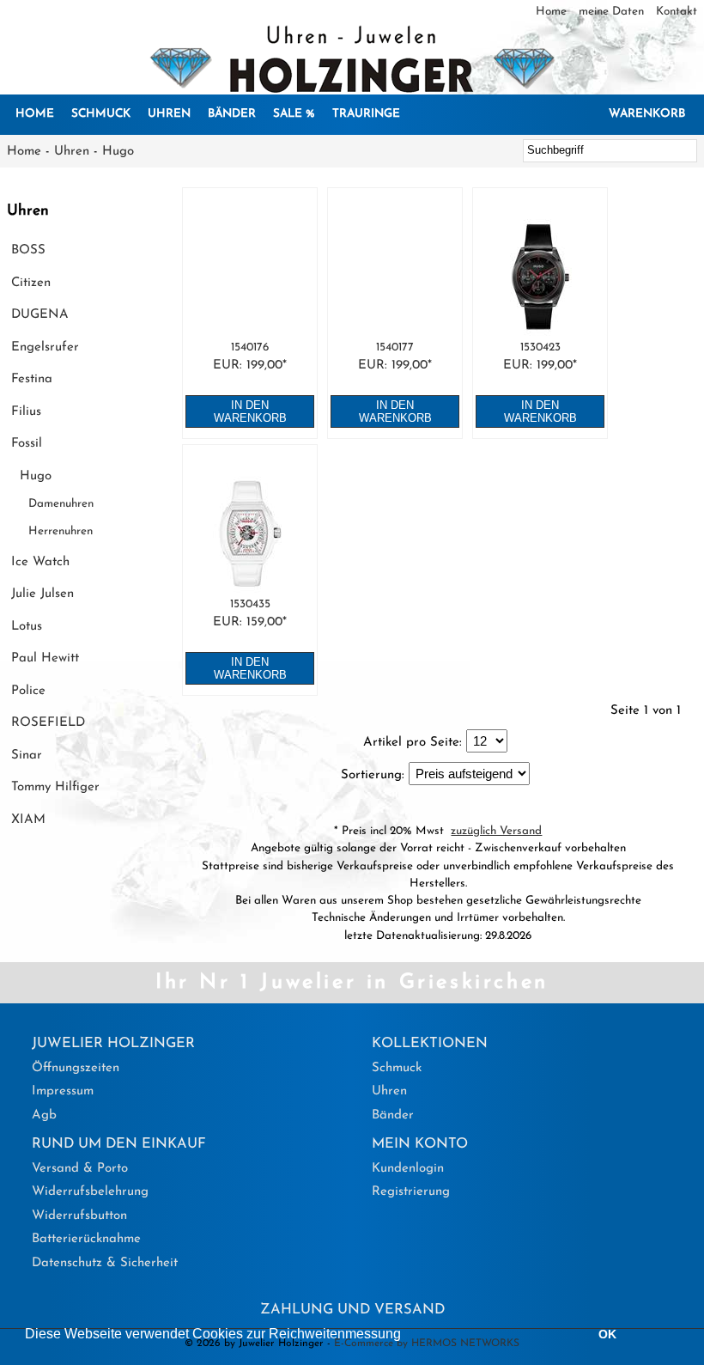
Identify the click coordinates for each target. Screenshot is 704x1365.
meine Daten (613, 11)
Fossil (26, 443)
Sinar (26, 755)
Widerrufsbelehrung (90, 1191)
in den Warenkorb (250, 411)
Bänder (232, 113)
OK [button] (607, 1334)
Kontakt (676, 11)
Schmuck (100, 113)
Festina (31, 379)
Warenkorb (647, 113)
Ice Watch (40, 562)
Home (553, 11)
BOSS (28, 250)
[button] (407, 1335)
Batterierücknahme (86, 1239)
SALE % (294, 113)
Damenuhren (61, 503)
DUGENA (40, 314)
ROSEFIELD (48, 722)
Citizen (31, 283)
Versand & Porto (80, 1168)
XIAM (28, 820)
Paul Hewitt (45, 658)
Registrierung (411, 1191)
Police (28, 691)
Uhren (169, 113)
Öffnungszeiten (75, 1068)
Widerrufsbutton (79, 1216)
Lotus (26, 626)
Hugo (118, 151)
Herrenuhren (60, 531)
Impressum (63, 1091)
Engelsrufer (45, 347)
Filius (26, 411)
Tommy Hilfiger (55, 787)
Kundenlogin (408, 1168)
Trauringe (366, 113)
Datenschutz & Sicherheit (105, 1263)
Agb (44, 1115)
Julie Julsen (42, 594)
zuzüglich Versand (496, 831)
